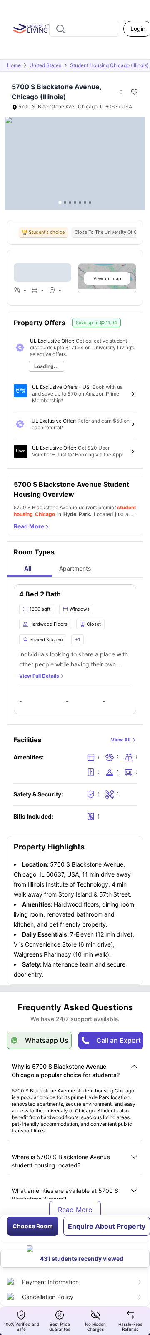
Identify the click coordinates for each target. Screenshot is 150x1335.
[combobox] (84, 28)
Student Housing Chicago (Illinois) (109, 65)
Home (14, 65)
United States (45, 65)
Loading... (46, 366)
